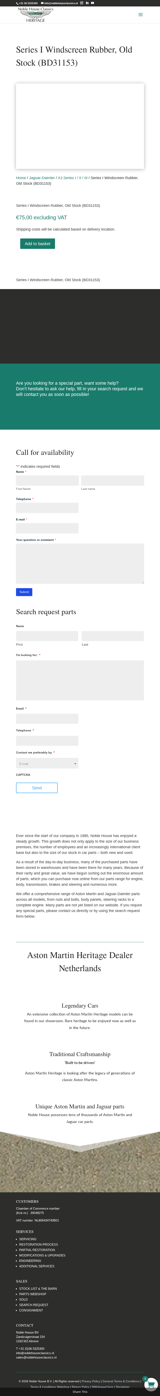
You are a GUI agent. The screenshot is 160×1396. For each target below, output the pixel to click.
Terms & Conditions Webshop (50, 1387)
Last (85, 644)
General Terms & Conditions (121, 1381)
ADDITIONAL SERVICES (36, 1266)
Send (37, 788)
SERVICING (27, 1239)
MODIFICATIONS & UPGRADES (42, 1255)
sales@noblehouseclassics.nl (36, 1357)
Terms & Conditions (80, 326)
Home (21, 178)
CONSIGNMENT (31, 1310)
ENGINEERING (30, 1261)
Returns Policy (80, 310)
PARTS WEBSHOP (32, 1294)
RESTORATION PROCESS (38, 1244)
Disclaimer (80, 342)
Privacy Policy (91, 1381)
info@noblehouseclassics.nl (35, 1353)
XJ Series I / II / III (73, 178)
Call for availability (36, 260)
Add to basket (37, 243)
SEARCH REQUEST (33, 1305)
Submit (24, 592)
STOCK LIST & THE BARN (38, 1288)
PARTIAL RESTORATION (37, 1250)
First (19, 644)
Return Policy (81, 1387)
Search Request (80, 408)
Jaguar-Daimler (42, 178)
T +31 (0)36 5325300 (30, 1348)
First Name (23, 488)
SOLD (23, 1299)
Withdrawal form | (104, 1387)
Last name (88, 488)
